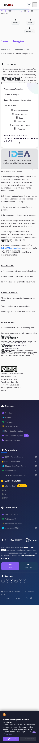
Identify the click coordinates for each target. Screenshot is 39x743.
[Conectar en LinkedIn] (16, 581)
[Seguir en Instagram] (7, 581)
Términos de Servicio (13, 598)
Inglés (28, 11)
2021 (6, 494)
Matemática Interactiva (13, 431)
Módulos (8, 417)
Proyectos (9, 422)
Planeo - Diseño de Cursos (15, 466)
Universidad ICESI (12, 528)
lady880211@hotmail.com (11, 248)
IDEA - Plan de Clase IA (14, 457)
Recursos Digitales (12, 440)
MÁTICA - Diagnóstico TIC (15, 475)
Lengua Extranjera (17, 11)
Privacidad (29, 598)
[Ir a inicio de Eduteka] (8, 4)
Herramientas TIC (12, 426)
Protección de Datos (13, 523)
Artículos (8, 413)
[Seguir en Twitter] (20, 581)
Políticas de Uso (11, 519)
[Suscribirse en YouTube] (11, 581)
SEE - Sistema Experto (16, 435)
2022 (6, 490)
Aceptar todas (11, 739)
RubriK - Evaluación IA (13, 461)
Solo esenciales (28, 739)
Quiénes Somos (11, 514)
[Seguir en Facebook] (3, 581)
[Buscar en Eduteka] (29, 5)
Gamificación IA (11, 470)
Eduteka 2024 (15, 486)
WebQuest (5, 11)
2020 (6, 498)
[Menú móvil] (34, 4)
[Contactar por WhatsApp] (24, 581)
